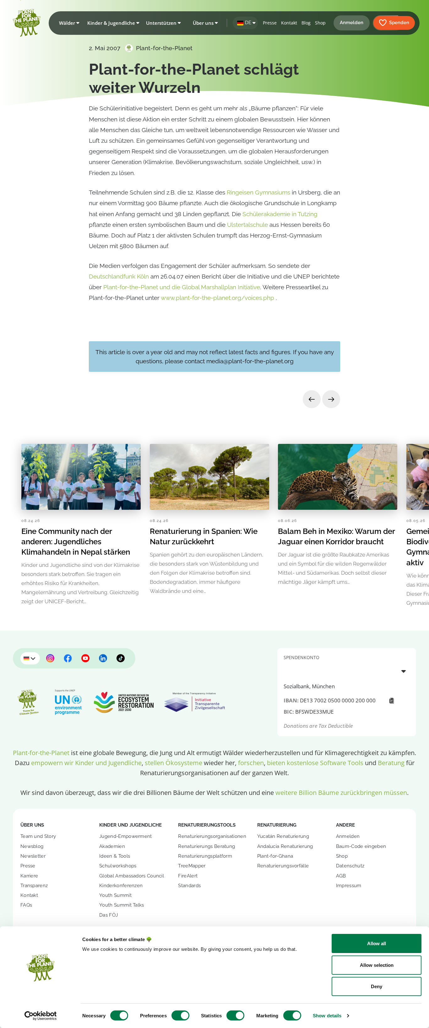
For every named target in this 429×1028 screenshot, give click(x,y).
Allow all (376, 943)
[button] (68, 22)
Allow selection (377, 965)
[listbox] (347, 671)
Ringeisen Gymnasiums (258, 192)
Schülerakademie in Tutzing (280, 213)
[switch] (180, 1015)
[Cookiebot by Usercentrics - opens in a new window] (40, 1015)
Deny (376, 986)
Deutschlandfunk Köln (119, 276)
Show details (327, 1015)
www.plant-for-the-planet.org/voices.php (218, 297)
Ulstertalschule (247, 224)
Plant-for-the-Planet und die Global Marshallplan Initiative (181, 287)
